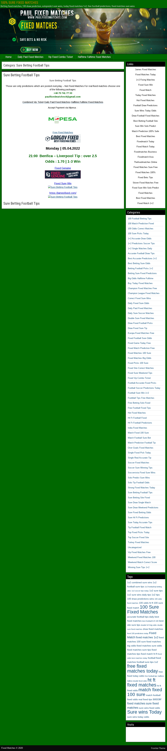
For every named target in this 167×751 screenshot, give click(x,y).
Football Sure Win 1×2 (138, 393)
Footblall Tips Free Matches (141, 398)
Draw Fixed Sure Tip (137, 328)
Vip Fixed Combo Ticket (60, 56)
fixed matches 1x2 (147, 637)
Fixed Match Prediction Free (141, 348)
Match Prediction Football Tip (142, 442)
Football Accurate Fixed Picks (142, 383)
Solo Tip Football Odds (139, 482)
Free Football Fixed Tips (139, 408)
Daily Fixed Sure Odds (138, 303)
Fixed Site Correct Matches (141, 368)
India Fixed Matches (137, 428)
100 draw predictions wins (140, 598)
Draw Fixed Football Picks (140, 323)
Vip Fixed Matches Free (139, 552)
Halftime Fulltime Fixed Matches (94, 56)
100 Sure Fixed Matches (143, 609)
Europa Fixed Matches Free (141, 333)
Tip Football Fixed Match (139, 527)
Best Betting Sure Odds (139, 263)
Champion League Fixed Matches (143, 293)
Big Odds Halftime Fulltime (140, 278)
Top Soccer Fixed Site (138, 537)
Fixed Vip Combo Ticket (139, 378)
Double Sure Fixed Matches (141, 318)
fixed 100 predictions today (137, 633)
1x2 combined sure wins (139, 582)
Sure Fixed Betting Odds (139, 512)
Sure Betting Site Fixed (139, 497)
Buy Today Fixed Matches (140, 283)
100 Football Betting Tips (140, 218)
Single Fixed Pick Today (139, 452)
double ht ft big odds (149, 625)
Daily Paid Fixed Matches (30, 56)
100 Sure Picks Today (138, 233)
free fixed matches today (142, 668)
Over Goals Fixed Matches (140, 448)
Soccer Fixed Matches (138, 462)
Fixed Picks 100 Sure (138, 363)
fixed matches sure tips (139, 649)
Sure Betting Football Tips (21, 75)
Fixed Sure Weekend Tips (140, 373)
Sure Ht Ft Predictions (138, 517)
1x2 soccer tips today (140, 591)
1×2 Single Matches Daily (140, 248)
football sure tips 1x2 (147, 662)
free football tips (151, 676)
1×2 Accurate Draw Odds (140, 238)
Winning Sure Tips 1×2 (138, 567)
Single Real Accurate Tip (139, 458)
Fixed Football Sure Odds (140, 338)
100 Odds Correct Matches (140, 228)
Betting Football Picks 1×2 (140, 268)
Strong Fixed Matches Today (141, 487)
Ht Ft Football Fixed (137, 418)
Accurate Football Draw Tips (141, 253)
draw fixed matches (153, 629)
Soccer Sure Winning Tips (140, 467)
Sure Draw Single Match (139, 502)
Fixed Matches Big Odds (139, 358)
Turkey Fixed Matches (138, 542)
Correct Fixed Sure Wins (139, 298)
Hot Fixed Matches (137, 413)
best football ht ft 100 (150, 621)
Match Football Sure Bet (139, 438)
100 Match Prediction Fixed (141, 223)
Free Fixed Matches (63, 132)
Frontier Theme (158, 748)
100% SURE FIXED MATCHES (19, 3)
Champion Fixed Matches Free (142, 288)
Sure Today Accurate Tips (140, 522)
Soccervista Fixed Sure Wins (141, 472)
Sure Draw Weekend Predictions (143, 507)
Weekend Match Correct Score (142, 562)
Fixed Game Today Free (139, 343)
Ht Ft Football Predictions (140, 423)
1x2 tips (156, 594)
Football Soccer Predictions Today (144, 388)
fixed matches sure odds (149, 645)
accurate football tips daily (140, 616)
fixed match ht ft (149, 654)
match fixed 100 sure (144, 692)
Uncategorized (134, 547)
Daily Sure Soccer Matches (141, 313)
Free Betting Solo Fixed (139, 403)
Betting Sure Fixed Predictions (142, 273)
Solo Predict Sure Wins (139, 477)
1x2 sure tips (156, 590)
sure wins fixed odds (149, 708)
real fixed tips (145, 699)
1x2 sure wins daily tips (139, 594)
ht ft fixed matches (141, 682)
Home (8, 56)
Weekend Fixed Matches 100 (141, 557)
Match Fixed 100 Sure (138, 433)
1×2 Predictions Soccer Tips (141, 243)
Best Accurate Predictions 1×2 (142, 258)
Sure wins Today (144, 712)
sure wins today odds (138, 717)
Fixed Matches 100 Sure (139, 353)
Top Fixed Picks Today (139, 532)
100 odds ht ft (146, 603)
